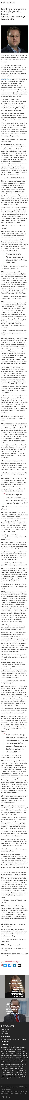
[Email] (19, 965)
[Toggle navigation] (26, 3)
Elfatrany (24, 1091)
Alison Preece (7, 17)
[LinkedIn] (9, 1097)
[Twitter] (3, 1097)
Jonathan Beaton (6, 79)
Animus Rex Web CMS (19, 1093)
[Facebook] (6, 1097)
